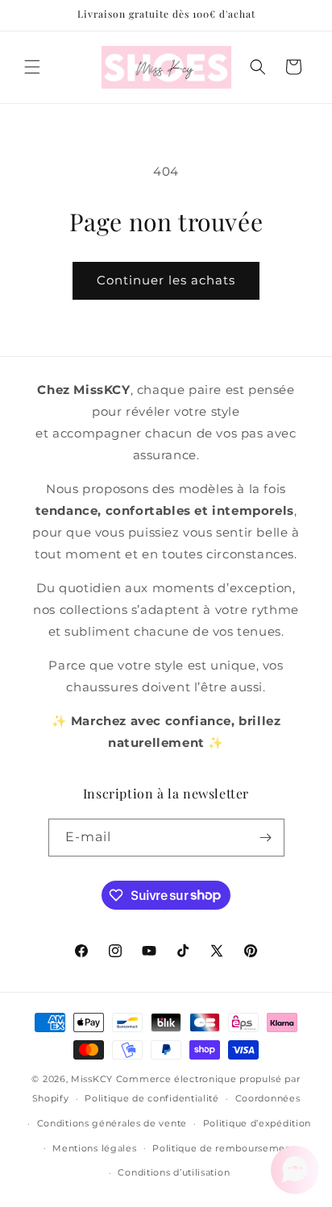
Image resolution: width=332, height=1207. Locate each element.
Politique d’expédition (257, 1123)
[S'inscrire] (266, 838)
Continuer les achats (166, 280)
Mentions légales (94, 1148)
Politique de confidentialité (152, 1098)
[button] (32, 67)
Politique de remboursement (223, 1148)
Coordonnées (268, 1098)
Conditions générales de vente (112, 1123)
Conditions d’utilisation (174, 1172)
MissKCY (92, 1079)
